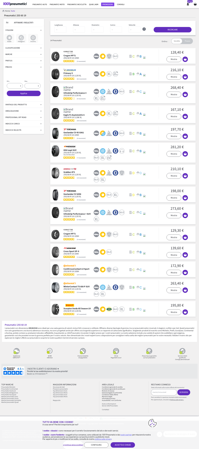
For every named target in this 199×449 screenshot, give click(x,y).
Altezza (76, 25)
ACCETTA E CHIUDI (123, 445)
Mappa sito (57, 400)
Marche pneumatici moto (10, 398)
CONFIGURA (96, 445)
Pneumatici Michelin (8, 387)
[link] (39, 4)
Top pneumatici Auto (60, 395)
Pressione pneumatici (60, 389)
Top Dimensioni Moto (60, 393)
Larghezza (59, 25)
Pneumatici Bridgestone (9, 393)
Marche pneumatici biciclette (11, 400)
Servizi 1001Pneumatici (110, 406)
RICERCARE (173, 29)
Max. (26, 81)
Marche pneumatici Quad (10, 402)
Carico (112, 25)
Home (7, 11)
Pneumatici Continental (9, 389)
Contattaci (105, 409)
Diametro (95, 25)
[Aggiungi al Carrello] (185, 59)
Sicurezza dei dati (59, 387)
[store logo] (15, 4)
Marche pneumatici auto (9, 396)
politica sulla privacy (103, 439)
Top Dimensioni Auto (60, 391)
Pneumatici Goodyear (8, 395)
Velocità (132, 25)
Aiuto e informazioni (109, 404)
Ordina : (165, 41)
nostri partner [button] (126, 435)
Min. (8, 81)
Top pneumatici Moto (60, 396)
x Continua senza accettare (73, 445)
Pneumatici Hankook (8, 391)
